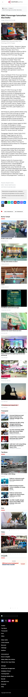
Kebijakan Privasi (6, 671)
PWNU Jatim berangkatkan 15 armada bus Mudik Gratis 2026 (14, 237)
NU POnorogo (19, 211)
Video (3, 532)
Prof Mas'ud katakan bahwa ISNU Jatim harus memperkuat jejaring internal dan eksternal (13, 353)
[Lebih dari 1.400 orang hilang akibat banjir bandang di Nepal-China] (4, 446)
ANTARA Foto (5, 681)
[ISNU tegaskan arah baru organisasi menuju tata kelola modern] (14, 252)
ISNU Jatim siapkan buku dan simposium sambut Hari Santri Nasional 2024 (13, 329)
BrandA (3, 679)
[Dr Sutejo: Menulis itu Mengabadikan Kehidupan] (14, 368)
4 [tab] (16, 530)
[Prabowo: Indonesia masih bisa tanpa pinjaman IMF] (4, 480)
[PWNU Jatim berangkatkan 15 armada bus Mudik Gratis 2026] (14, 229)
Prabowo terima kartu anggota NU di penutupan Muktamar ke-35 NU (16, 494)
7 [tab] (17, 554)
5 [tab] (18, 530)
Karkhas (3, 650)
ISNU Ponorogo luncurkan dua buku (12, 10)
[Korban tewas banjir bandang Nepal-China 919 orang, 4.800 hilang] (14, 464)
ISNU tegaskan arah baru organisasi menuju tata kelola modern (12, 260)
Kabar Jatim (4, 640)
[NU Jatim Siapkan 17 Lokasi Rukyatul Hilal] (13, 391)
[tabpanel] (14, 520)
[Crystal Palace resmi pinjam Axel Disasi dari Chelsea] (4, 439)
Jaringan (3, 666)
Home (5, 8)
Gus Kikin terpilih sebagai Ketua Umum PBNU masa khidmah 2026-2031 (16, 501)
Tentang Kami (5, 673)
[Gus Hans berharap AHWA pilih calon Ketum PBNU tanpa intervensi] (4, 432)
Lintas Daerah (5, 642)
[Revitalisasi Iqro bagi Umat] (10, 405)
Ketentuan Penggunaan (8, 668)
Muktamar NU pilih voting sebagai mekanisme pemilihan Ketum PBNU (16, 424)
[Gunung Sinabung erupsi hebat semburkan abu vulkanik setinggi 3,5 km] (4, 417)
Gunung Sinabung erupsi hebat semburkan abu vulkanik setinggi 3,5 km (16, 417)
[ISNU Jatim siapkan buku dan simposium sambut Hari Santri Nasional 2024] (14, 321)
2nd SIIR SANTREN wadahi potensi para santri (13, 283)
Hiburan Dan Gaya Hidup (8, 662)
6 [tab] (15, 554)
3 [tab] (14, 530)
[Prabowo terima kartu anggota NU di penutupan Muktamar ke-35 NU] (4, 495)
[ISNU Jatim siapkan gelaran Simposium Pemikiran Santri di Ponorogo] (14, 298)
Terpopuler (4, 411)
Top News (4, 452)
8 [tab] (19, 554)
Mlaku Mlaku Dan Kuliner (8, 659)
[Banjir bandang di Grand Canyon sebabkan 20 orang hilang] (4, 487)
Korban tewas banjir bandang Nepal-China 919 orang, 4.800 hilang (14, 473)
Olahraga (3, 647)
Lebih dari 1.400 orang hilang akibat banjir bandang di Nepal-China (17, 445)
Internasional (5, 654)
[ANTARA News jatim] (15, 1)
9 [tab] (22, 554)
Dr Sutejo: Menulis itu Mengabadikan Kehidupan (12, 377)
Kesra (10, 8)
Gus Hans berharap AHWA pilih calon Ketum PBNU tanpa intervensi (16, 431)
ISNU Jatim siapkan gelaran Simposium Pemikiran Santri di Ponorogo (13, 306)
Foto (2, 508)
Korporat (3, 684)
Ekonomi (3, 645)
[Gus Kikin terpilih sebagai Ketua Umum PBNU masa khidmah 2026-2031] (4, 502)
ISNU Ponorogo (8, 211)
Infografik (4, 556)
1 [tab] (9, 530)
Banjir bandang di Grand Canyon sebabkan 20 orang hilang (17, 487)
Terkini (3, 625)
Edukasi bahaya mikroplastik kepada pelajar (13, 525)
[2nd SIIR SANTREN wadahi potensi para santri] (14, 275)
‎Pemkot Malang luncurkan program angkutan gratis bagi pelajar (14, 548)
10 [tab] (24, 554)
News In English (5, 656)
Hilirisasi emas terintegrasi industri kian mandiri (13, 602)
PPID (2, 686)
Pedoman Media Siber (7, 676)
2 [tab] (12, 530)
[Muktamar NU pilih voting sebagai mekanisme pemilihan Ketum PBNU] (4, 424)
